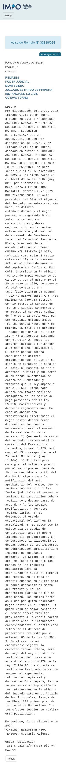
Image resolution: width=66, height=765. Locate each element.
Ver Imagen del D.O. (50, 54)
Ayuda (11, 758)
